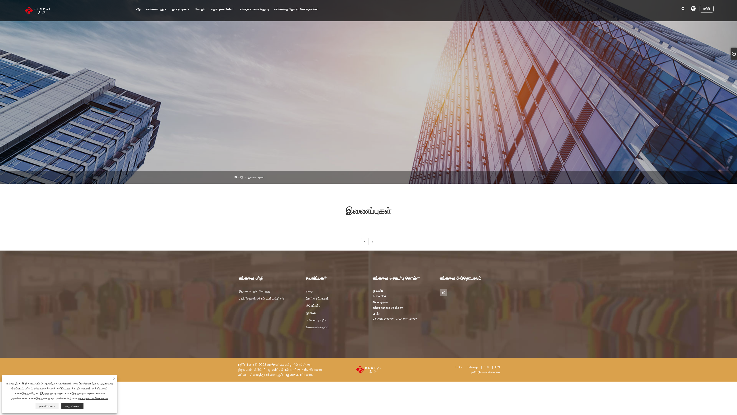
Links (458, 367)
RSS (486, 367)
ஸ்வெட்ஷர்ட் (313, 305)
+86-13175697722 (383, 319)
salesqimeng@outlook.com (388, 308)
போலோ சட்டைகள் (317, 298)
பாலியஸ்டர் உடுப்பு (316, 320)
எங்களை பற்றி (155, 9)
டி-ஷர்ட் (310, 291)
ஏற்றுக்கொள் (72, 406)
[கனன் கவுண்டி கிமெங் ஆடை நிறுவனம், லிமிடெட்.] (50, 11)
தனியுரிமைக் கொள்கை (486, 372)
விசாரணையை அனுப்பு (254, 9)
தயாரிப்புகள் (179, 9)
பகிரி (706, 8)
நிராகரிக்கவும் (47, 406)
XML (498, 367)
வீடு (138, 9)
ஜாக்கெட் (311, 313)
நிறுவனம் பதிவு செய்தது (254, 291)
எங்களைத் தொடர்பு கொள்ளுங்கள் (296, 9)
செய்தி (199, 9)
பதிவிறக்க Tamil (223, 9)
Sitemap (473, 367)
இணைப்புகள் (256, 177)
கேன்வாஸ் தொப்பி (317, 327)
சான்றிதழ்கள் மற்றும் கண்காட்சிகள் (261, 298)
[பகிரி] (443, 292)
